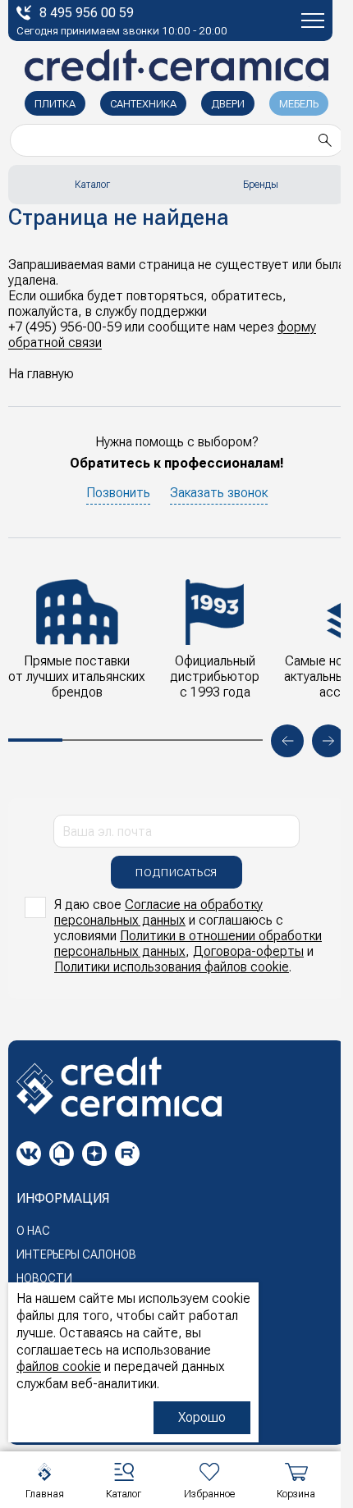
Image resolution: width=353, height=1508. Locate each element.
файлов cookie (58, 1366)
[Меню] (312, 20)
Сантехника (143, 104)
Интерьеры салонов (76, 1254)
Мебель (299, 104)
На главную (41, 374)
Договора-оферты (248, 951)
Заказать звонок (219, 492)
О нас (33, 1230)
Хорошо (202, 1417)
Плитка (55, 104)
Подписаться (176, 872)
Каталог (92, 184)
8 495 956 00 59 (86, 13)
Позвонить (118, 492)
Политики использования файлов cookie (171, 967)
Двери (228, 104)
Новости (44, 1278)
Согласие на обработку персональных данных (158, 912)
